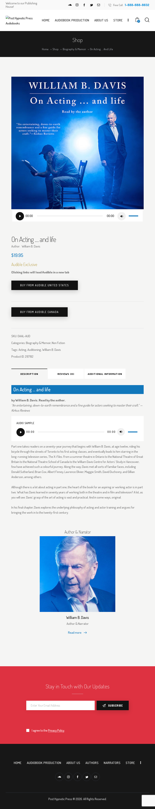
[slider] (134, 215)
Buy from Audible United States (44, 285)
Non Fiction (58, 343)
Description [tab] (29, 373)
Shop (56, 49)
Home (45, 49)
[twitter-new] (91, 5)
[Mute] (121, 216)
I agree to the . (48, 730)
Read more (74, 632)
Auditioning (34, 350)
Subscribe (115, 705)
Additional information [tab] (105, 373)
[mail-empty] (99, 5)
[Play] (20, 216)
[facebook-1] (84, 5)
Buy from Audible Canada (39, 312)
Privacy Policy (56, 730)
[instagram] (77, 5)
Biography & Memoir (74, 49)
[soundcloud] (70, 5)
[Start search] (147, 20)
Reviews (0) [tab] (65, 373)
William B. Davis (51, 350)
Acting (22, 350)
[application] (77, 216)
